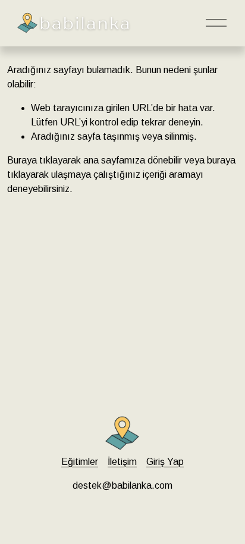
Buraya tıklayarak (44, 160)
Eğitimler (79, 462)
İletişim (122, 462)
